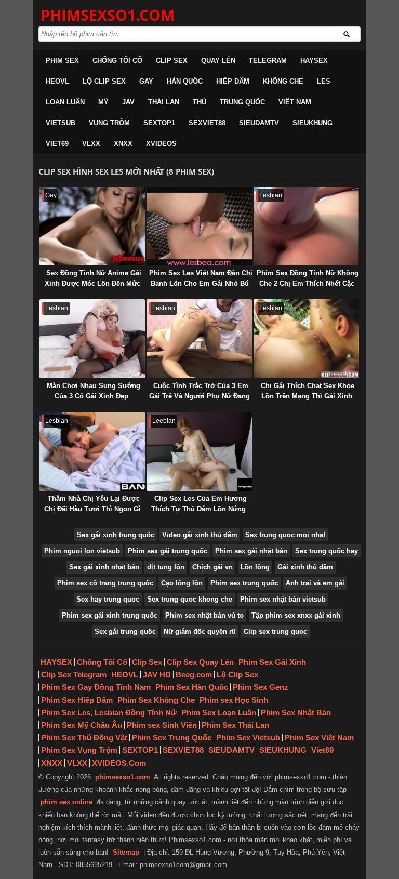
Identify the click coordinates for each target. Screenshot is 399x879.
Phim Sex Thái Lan (235, 725)
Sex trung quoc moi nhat (285, 535)
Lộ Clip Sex (104, 81)
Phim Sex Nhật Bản (296, 712)
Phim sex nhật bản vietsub (283, 599)
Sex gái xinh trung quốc (115, 535)
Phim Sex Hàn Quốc (191, 687)
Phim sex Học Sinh (234, 700)
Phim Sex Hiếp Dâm (77, 700)
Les (323, 81)
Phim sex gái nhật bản (251, 551)
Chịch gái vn (212, 567)
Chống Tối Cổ (117, 60)
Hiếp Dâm (232, 81)
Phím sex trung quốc (244, 583)
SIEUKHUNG (312, 123)
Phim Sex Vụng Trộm (79, 749)
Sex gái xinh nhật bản (104, 567)
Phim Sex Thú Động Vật (84, 737)
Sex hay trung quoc (107, 599)
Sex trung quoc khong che (189, 599)
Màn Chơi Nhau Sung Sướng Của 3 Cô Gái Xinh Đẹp (93, 391)
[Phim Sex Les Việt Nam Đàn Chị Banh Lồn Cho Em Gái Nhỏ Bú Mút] (199, 226)
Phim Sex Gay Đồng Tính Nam (96, 687)
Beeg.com (194, 674)
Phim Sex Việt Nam (319, 737)
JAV (128, 102)
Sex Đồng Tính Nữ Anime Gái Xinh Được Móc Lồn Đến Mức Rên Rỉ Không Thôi (93, 283)
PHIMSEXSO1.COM (108, 15)
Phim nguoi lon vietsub (82, 551)
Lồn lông (255, 567)
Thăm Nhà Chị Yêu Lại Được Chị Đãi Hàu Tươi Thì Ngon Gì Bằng (92, 509)
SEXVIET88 (207, 123)
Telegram (268, 60)
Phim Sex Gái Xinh (272, 662)
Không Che (283, 81)
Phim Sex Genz (260, 687)
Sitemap (126, 852)
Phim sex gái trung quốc (167, 551)
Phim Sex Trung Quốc (171, 737)
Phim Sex (62, 60)
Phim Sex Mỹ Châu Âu (81, 725)
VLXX (91, 144)
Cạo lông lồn (182, 583)
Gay (146, 81)
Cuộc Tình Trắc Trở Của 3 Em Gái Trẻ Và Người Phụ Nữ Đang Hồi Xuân (199, 396)
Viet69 (57, 144)
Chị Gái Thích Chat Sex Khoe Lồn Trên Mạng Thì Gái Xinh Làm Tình (307, 396)
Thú (199, 102)
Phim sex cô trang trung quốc (105, 583)
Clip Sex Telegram (74, 674)
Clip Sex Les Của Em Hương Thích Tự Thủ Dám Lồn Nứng (199, 504)
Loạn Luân (65, 102)
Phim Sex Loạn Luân (218, 712)
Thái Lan (163, 102)
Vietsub (60, 123)
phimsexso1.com (122, 777)
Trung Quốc (242, 102)
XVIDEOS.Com (119, 762)
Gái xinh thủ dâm (305, 567)
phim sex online (66, 802)
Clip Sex (172, 60)
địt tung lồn (165, 567)
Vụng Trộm (109, 123)
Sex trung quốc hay (326, 551)
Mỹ (103, 102)
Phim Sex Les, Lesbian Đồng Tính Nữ (109, 712)
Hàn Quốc (185, 81)
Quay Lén (218, 60)
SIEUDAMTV (259, 123)
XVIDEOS (161, 144)
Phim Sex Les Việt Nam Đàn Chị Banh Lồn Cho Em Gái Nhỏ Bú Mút (200, 283)
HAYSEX (314, 60)
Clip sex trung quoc (275, 631)
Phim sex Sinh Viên (162, 725)
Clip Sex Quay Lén (200, 662)
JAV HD (157, 674)
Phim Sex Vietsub (248, 737)
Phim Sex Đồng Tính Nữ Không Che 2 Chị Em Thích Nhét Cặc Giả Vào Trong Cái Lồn (307, 283)
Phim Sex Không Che (156, 700)
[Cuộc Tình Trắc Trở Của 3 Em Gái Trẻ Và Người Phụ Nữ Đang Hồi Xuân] (199, 338)
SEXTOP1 (159, 123)
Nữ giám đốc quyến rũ (200, 631)
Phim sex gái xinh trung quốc (109, 615)
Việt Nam (294, 102)
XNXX (123, 144)
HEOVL (57, 81)
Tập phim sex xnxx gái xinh (295, 615)
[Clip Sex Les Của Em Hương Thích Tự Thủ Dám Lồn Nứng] (199, 451)
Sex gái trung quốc (125, 631)
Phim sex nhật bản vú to (204, 615)
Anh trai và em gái (315, 583)
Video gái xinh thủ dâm (199, 535)
